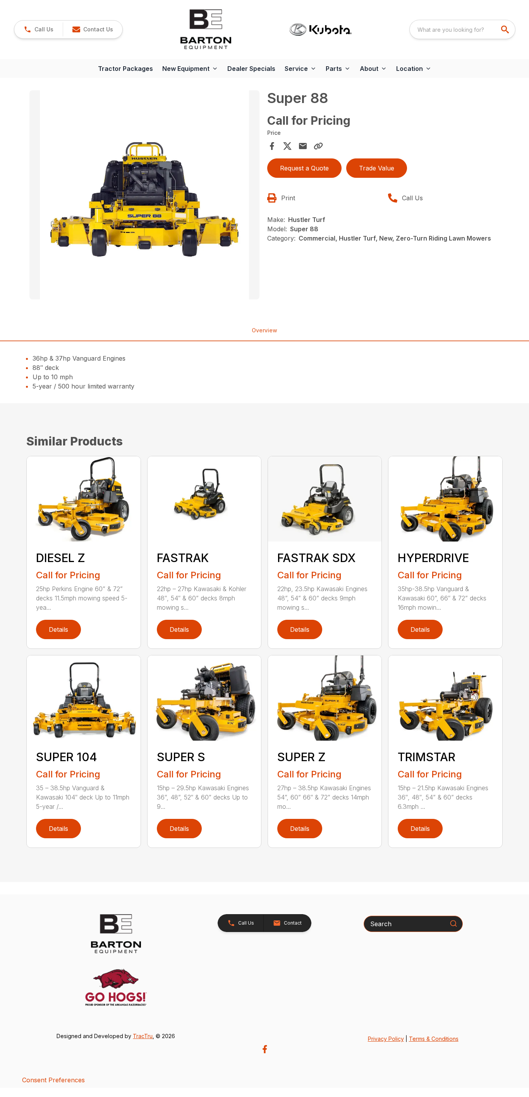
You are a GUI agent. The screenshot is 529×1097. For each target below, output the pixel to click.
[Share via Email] (302, 146)
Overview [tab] (264, 330)
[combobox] (462, 29)
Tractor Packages (125, 68)
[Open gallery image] (144, 194)
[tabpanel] (144, 196)
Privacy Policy (386, 1038)
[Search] (453, 923)
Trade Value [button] (376, 168)
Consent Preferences (53, 1080)
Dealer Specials (251, 68)
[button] (38, 29)
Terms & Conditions (434, 1038)
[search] (505, 29)
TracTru (143, 1036)
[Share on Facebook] (272, 146)
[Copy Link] (318, 146)
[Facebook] (265, 1049)
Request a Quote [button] (304, 168)
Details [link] (58, 629)
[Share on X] (287, 146)
